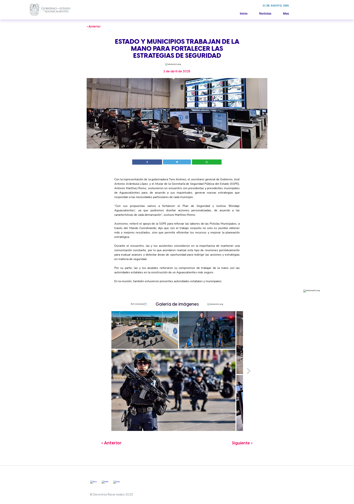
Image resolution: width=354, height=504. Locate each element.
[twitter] (105, 484)
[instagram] (116, 484)
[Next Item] (248, 371)
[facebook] (93, 484)
